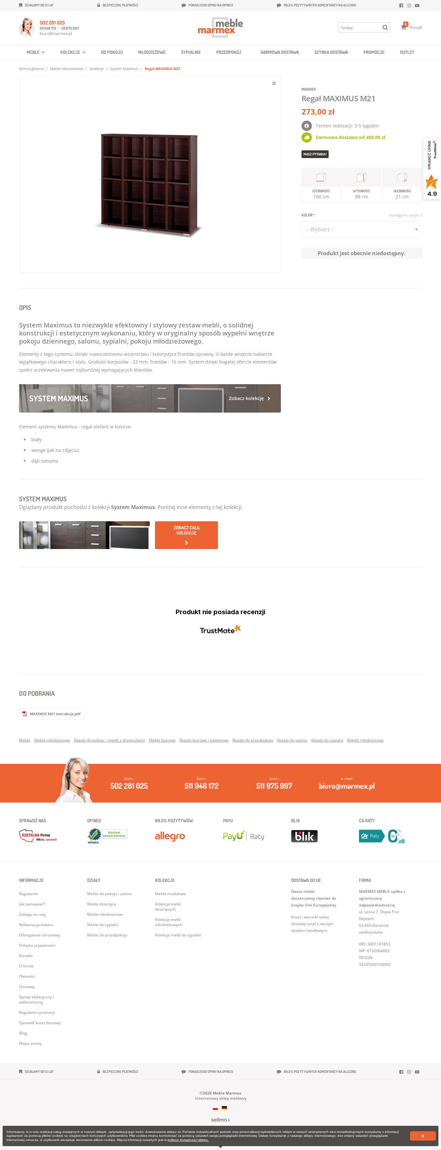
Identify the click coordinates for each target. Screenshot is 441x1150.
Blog (23, 1033)
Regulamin (28, 893)
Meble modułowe (170, 893)
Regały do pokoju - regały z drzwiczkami (109, 740)
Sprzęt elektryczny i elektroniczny (36, 999)
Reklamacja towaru (36, 924)
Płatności (27, 976)
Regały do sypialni (327, 740)
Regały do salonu (292, 740)
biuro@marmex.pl (56, 33)
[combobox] (362, 229)
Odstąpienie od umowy (39, 935)
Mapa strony (30, 1043)
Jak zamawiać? (32, 904)
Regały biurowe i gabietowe (204, 740)
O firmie (26, 966)
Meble (24, 740)
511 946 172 (48, 28)
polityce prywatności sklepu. (188, 1140)
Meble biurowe (162, 740)
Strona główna (31, 68)
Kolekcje (97, 68)
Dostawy (27, 986)
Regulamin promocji (37, 1012)
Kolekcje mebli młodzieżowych (168, 922)
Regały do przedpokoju (252, 740)
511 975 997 (70, 28)
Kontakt (26, 955)
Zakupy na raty (32, 914)
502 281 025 (52, 22)
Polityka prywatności (37, 945)
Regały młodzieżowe (365, 740)
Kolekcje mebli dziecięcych (168, 906)
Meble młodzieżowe (66, 68)
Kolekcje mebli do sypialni (178, 935)
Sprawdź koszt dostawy (40, 1022)
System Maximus (124, 68)
